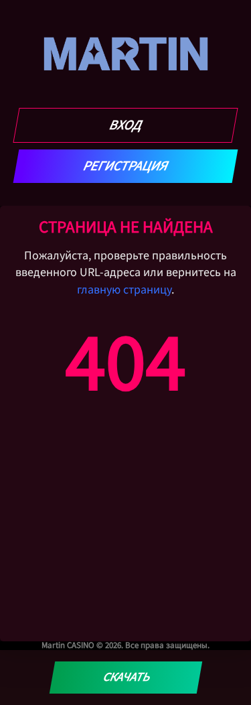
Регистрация (125, 166)
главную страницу (124, 289)
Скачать (125, 677)
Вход (125, 125)
